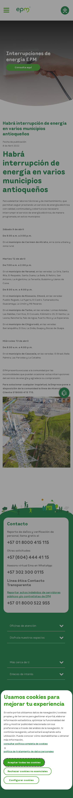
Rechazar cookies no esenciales (28, 771)
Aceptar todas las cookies (24, 762)
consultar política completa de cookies (26, 743)
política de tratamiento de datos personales (29, 751)
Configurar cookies (21, 780)
